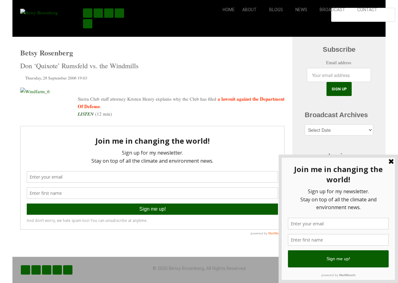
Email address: (339, 62)
